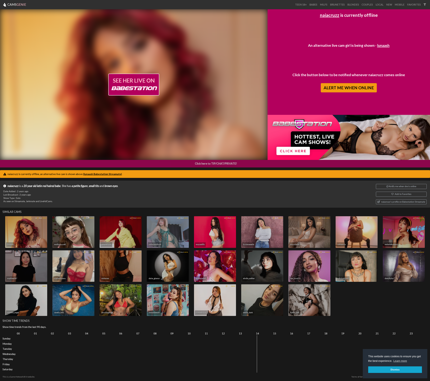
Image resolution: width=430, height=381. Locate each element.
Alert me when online (349, 87)
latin (39, 186)
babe (58, 186)
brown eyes (111, 186)
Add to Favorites (402, 194)
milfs (323, 4)
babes (313, 4)
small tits (94, 186)
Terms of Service (359, 376)
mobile (399, 4)
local (379, 4)
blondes (353, 4)
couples (367, 4)
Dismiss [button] (395, 369)
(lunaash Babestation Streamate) (102, 174)
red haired (48, 186)
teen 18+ (301, 4)
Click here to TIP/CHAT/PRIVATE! (216, 163)
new (389, 4)
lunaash (383, 45)
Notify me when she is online (402, 186)
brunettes (337, 4)
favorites (414, 4)
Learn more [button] (400, 360)
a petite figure (80, 186)
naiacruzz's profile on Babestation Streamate (403, 201)
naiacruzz (329, 15)
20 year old (30, 186)
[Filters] (424, 4)
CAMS (16, 4)
